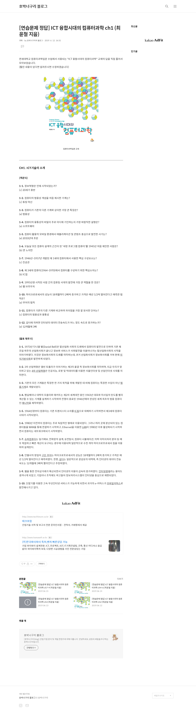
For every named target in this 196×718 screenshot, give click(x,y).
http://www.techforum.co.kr (35, 516)
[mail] (27, 706)
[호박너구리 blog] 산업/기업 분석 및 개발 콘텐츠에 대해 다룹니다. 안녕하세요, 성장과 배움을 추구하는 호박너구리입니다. (66, 640)
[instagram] (20, 706)
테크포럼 (27, 521)
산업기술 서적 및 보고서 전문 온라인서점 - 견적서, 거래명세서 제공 (54, 525)
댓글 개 (22, 621)
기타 (21, 40)
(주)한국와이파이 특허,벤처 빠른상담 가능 (45, 542)
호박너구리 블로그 (33, 6)
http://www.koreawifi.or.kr (34, 537)
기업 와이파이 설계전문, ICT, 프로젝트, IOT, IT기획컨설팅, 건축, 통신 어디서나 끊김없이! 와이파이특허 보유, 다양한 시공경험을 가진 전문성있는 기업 (62, 547)
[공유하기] (28, 564)
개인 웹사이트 (24, 693)
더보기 (120, 578)
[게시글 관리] (31, 564)
